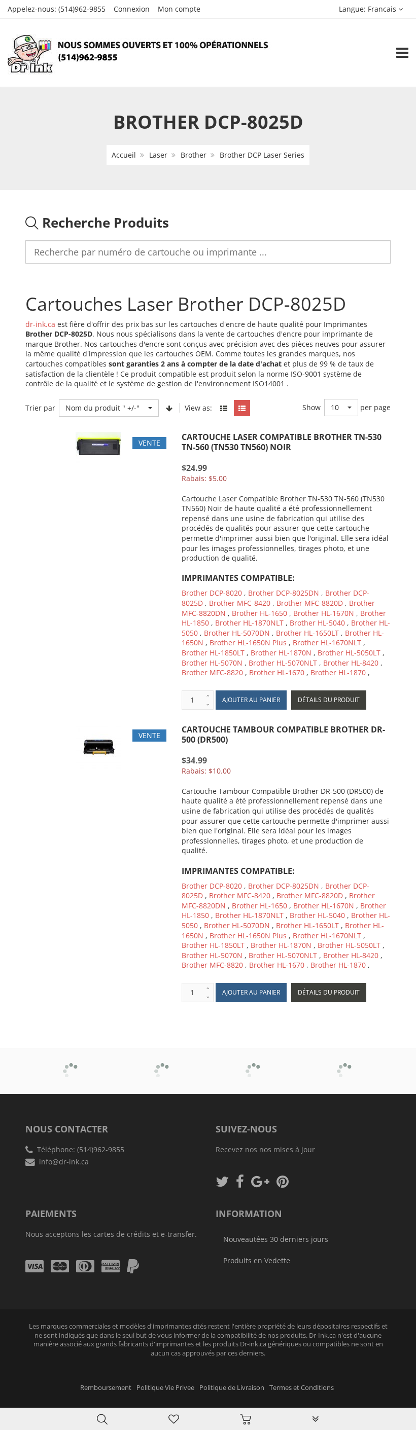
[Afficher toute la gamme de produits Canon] (162, 1064)
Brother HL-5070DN (237, 633)
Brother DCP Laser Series (262, 155)
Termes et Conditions (301, 1387)
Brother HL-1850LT (213, 652)
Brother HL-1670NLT (327, 642)
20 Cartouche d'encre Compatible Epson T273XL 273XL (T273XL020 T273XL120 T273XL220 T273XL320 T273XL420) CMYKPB (107, 1394)
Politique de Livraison (231, 1387)
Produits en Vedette (256, 1260)
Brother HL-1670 (276, 672)
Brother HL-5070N (212, 663)
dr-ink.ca (40, 324)
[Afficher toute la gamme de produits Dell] (254, 1064)
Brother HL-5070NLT (283, 663)
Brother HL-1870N (281, 652)
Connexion (132, 9)
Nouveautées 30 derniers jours (275, 1239)
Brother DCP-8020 (212, 593)
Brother (193, 155)
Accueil (124, 155)
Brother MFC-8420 (239, 603)
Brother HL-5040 (317, 623)
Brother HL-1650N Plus (248, 642)
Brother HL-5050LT (349, 652)
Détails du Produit (329, 699)
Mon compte (179, 9)
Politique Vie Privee (165, 1387)
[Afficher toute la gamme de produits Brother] (71, 1064)
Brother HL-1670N (323, 613)
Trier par (40, 408)
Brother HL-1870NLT (249, 623)
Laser (158, 155)
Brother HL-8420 (350, 663)
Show (311, 407)
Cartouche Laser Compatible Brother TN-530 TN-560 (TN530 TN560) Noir (282, 442)
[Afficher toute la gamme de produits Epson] (345, 1064)
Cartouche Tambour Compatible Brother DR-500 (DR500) (283, 734)
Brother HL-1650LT (307, 633)
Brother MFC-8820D (309, 603)
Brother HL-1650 (259, 613)
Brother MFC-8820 (212, 672)
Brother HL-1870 (339, 672)
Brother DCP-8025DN (283, 593)
